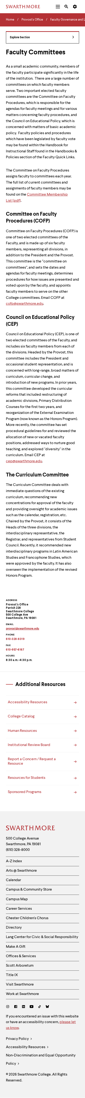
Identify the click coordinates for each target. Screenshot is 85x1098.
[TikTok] (39, 1007)
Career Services (19, 909)
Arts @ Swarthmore (21, 871)
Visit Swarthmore (20, 984)
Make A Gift (16, 947)
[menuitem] (58, 6)
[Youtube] (31, 1007)
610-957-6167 (15, 649)
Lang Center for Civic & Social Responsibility (42, 937)
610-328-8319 (15, 639)
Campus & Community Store (29, 890)
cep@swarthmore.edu (24, 461)
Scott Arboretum (20, 966)
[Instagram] (8, 1007)
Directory (14, 928)
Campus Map (17, 899)
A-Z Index (14, 861)
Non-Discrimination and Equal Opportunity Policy (41, 1060)
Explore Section (20, 37)
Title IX (12, 975)
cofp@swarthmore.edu (24, 304)
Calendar (13, 880)
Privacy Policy (18, 1039)
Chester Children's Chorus (27, 918)
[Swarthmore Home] (30, 828)
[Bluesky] (47, 1007)
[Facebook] (15, 1007)
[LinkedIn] (23, 1007)
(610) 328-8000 (18, 850)
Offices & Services (21, 956)
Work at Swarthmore (22, 994)
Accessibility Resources (26, 1047)
